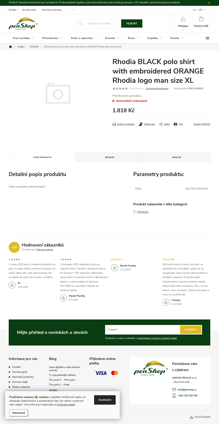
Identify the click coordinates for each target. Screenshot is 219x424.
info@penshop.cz (187, 389)
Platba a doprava (21, 387)
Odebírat (191, 329)
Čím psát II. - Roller (59, 384)
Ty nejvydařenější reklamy (62, 375)
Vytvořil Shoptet (202, 417)
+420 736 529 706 (187, 395)
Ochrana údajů (66, 405)
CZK (200, 9)
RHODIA (143, 212)
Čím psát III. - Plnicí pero (62, 379)
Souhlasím (104, 400)
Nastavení (18, 413)
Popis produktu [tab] (42, 157)
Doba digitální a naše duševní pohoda (64, 369)
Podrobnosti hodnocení (157, 88)
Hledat (131, 23)
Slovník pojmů (29, 9)
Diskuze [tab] (176, 157)
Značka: (201, 124)
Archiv (53, 390)
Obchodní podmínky (52, 9)
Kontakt (12, 9)
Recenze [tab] (109, 157)
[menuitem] (23, 38)
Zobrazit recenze (44, 249)
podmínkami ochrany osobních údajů (157, 338)
